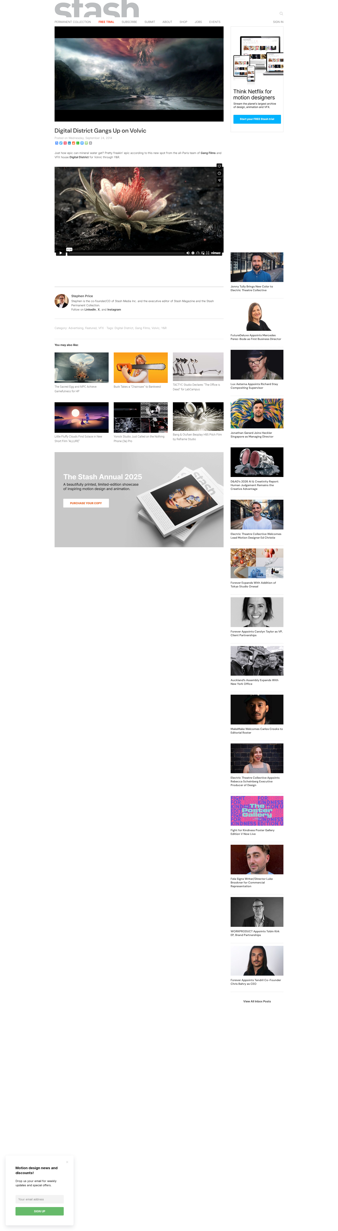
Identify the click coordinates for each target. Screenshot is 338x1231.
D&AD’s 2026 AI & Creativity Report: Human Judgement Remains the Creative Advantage (255, 485)
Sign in (278, 22)
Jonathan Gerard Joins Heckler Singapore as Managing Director (252, 434)
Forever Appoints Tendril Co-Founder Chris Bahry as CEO (256, 982)
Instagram (114, 309)
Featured (91, 328)
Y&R (164, 328)
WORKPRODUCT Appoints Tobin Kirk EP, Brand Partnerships (255, 933)
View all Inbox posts (257, 1001)
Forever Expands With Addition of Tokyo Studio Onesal (253, 584)
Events (214, 22)
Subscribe (129, 22)
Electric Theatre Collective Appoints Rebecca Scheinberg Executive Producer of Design (255, 781)
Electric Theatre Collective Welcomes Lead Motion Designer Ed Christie (256, 535)
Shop (183, 22)
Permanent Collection (73, 22)
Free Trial (106, 22)
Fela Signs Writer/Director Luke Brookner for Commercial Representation (252, 882)
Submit (150, 22)
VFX (101, 328)
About (167, 22)
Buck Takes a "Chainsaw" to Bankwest (137, 387)
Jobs (198, 22)
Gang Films (208, 153)
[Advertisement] (257, 194)
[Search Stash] (280, 13)
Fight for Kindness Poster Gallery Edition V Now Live (252, 832)
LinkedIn (90, 309)
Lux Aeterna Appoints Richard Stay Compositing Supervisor (254, 386)
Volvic (155, 328)
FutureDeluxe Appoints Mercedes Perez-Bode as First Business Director (256, 337)
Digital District (79, 157)
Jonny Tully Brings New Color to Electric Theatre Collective (252, 288)
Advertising (75, 328)
